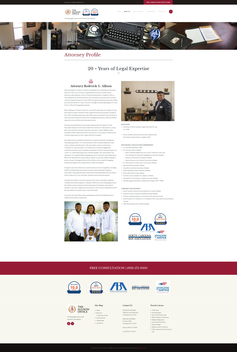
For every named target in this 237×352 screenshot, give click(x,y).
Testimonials (150, 11)
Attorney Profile (103, 315)
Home (119, 11)
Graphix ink (142, 348)
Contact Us (162, 11)
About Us (127, 11)
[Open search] (170, 12)
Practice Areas (138, 11)
